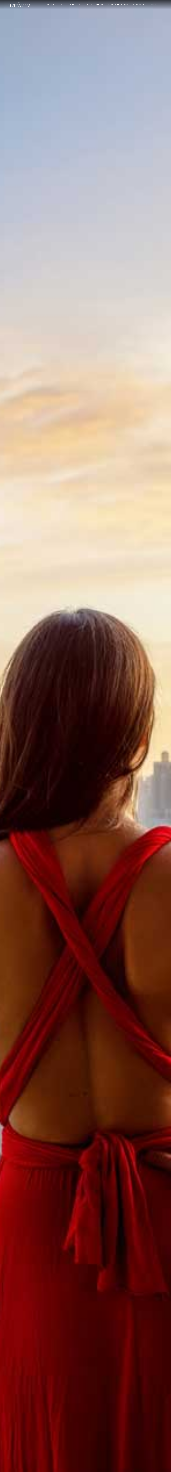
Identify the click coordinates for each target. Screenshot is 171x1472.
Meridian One (139, 5)
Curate (62, 5)
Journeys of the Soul (118, 5)
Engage (50, 5)
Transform (75, 5)
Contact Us (155, 5)
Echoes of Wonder (94, 5)
